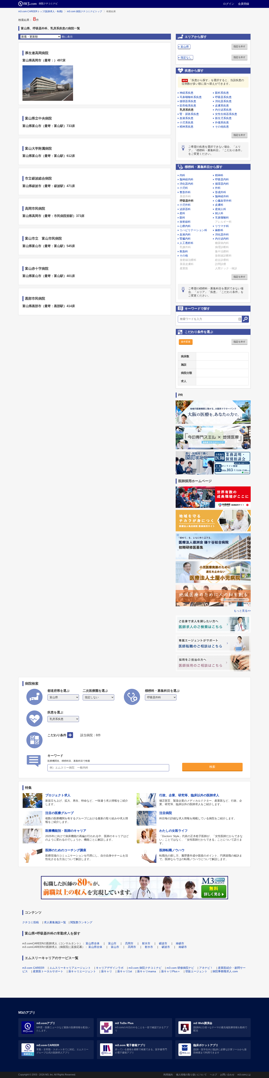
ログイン (228, 3)
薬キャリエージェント (82, 971)
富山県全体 (92, 943)
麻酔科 (219, 230)
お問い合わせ (227, 1074)
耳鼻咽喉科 (222, 217)
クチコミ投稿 (30, 922)
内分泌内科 (222, 238)
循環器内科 (222, 183)
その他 (184, 255)
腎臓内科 (185, 238)
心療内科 (185, 226)
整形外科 (185, 192)
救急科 (184, 251)
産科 (182, 213)
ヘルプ (213, 1074)
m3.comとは (244, 1074)
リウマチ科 (222, 226)
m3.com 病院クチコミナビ (145, 967)
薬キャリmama (146, 971)
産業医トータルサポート (48, 971)
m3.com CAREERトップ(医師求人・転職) (40, 11)
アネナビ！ (206, 967)
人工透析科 (186, 242)
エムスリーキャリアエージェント (70, 967)
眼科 (182, 217)
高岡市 (129, 943)
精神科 (219, 175)
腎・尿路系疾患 (189, 114)
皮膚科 (219, 204)
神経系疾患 (186, 92)
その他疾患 (222, 126)
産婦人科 (220, 209)
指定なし (186, 57)
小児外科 (185, 204)
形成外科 (220, 192)
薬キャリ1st (124, 971)
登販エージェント (196, 971)
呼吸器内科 (222, 179)
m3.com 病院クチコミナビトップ (84, 11)
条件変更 (185, 341)
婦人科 (219, 213)
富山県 (185, 46)
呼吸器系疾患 (223, 97)
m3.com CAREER (33, 967)
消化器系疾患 (223, 101)
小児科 (184, 187)
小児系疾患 (186, 122)
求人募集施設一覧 (55, 922)
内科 (182, 175)
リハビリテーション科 (193, 230)
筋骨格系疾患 (188, 105)
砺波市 (163, 943)
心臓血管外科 (223, 200)
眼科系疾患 (222, 92)
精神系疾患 (186, 126)
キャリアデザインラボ (109, 967)
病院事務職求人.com (225, 971)
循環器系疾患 (188, 101)
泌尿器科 (185, 209)
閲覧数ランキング (81, 922)
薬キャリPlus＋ (170, 971)
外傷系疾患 (222, 122)
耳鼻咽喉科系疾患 (191, 97)
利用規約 (168, 1074)
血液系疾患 (186, 118)
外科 (218, 187)
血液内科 (185, 234)
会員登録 (243, 3)
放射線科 (185, 221)
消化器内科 (186, 183)
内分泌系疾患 (223, 109)
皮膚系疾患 (222, 105)
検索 (212, 766)
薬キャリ (106, 971)
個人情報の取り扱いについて (191, 1074)
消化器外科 (222, 234)
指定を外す (239, 46)
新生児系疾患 (223, 118)
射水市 (146, 943)
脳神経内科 (186, 179)
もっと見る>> (242, 610)
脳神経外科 (222, 196)
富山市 (112, 943)
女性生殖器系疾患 (226, 114)
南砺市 (180, 943)
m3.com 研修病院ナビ (180, 967)
